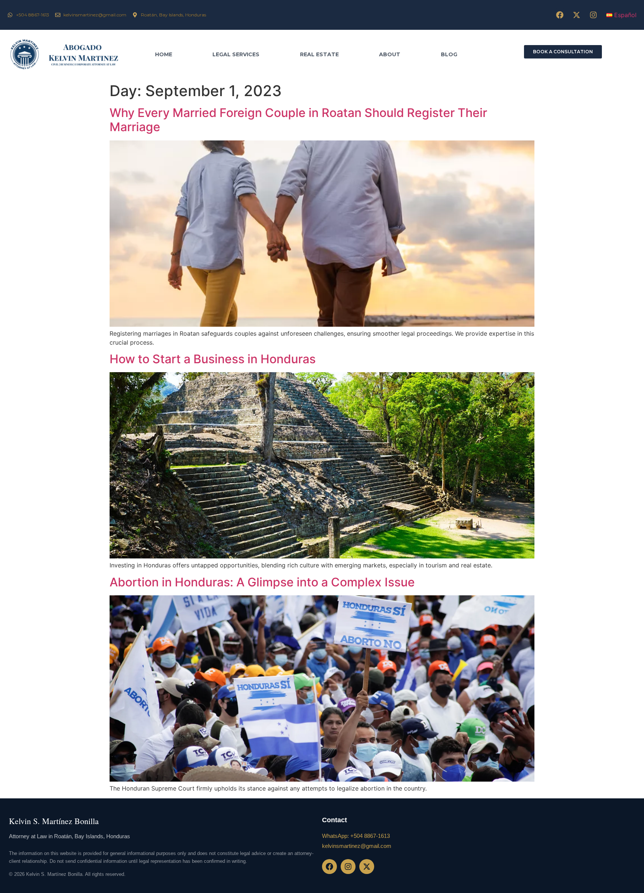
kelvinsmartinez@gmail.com (356, 846)
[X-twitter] (576, 14)
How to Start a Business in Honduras (213, 359)
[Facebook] (559, 14)
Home (163, 54)
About (389, 54)
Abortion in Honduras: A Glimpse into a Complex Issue (262, 582)
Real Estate (319, 54)
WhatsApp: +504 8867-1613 (356, 836)
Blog (449, 54)
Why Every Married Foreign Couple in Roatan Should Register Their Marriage (298, 119)
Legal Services (235, 54)
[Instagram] (593, 14)
